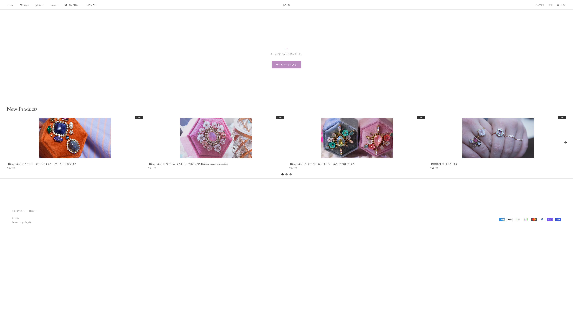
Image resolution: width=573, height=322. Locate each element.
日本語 (31, 211)
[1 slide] (282, 174)
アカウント (540, 5)
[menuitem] (10, 4)
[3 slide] (290, 174)
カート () (561, 5)
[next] (566, 143)
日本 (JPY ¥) (17, 211)
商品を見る (75, 157)
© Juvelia (15, 218)
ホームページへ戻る (286, 65)
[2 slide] (286, 174)
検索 (550, 5)
